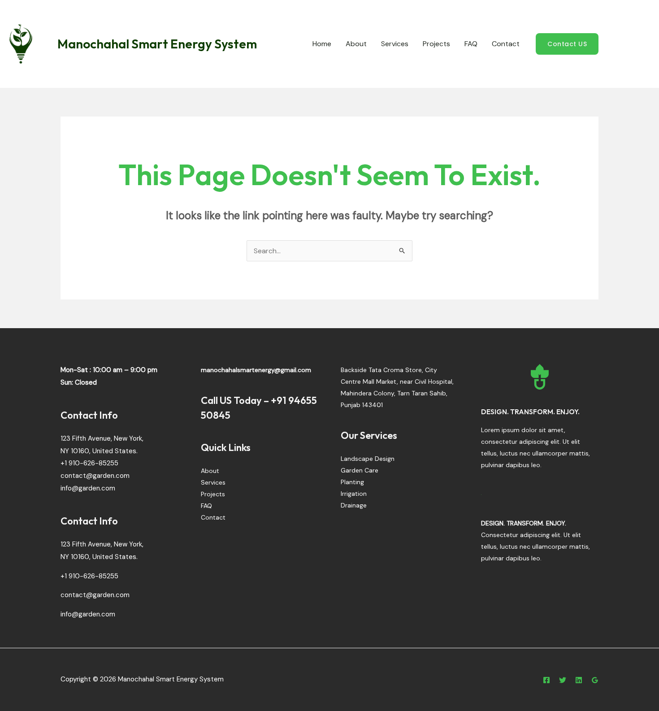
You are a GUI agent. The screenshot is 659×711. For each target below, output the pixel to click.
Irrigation (354, 494)
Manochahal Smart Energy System (157, 44)
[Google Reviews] (594, 680)
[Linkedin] (578, 680)
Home (321, 43)
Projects (436, 43)
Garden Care (359, 470)
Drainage (354, 505)
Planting (352, 482)
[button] (567, 44)
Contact (506, 43)
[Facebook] (546, 680)
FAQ (470, 43)
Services (394, 43)
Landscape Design (368, 459)
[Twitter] (562, 680)
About (356, 43)
